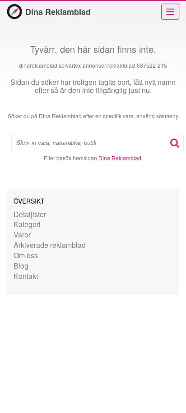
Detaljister (30, 214)
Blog (21, 265)
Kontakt (26, 276)
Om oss (26, 255)
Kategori (27, 224)
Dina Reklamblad (58, 12)
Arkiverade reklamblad (50, 245)
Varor (22, 234)
